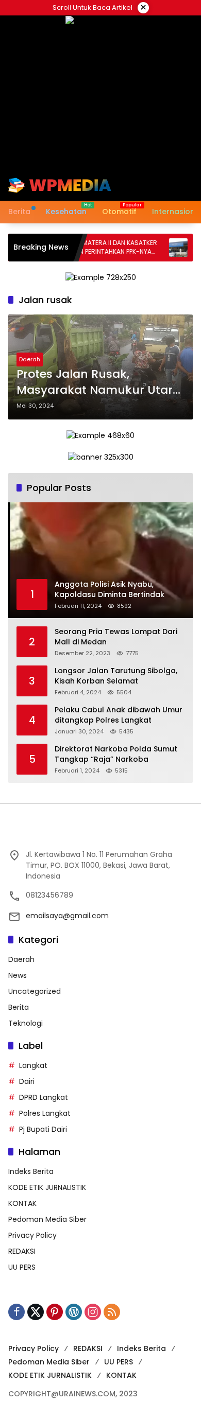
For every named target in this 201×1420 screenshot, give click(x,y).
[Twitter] (35, 1312)
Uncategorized (34, 991)
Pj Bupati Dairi (43, 1129)
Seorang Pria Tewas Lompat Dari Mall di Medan (116, 637)
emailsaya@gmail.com (67, 915)
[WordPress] (73, 1312)
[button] (151, 185)
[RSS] (112, 1312)
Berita (18, 1007)
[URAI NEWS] (59, 185)
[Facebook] (16, 1312)
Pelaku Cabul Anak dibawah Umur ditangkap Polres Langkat (118, 715)
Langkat (33, 1065)
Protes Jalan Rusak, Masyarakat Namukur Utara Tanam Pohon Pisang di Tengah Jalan (98, 382)
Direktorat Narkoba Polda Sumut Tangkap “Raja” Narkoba (116, 754)
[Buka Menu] (169, 185)
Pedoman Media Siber (47, 1219)
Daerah (29, 359)
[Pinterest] (54, 1312)
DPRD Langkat (43, 1097)
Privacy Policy (32, 1235)
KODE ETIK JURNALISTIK (47, 1187)
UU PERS (22, 1267)
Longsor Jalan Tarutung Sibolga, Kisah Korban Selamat (116, 676)
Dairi (27, 1081)
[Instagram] (93, 1312)
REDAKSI (22, 1251)
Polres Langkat (45, 1113)
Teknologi (25, 1023)
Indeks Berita (31, 1171)
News (17, 975)
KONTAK (22, 1203)
